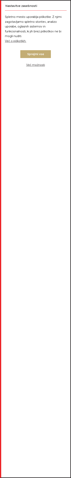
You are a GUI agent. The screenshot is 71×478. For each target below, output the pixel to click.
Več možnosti (35, 65)
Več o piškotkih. (15, 41)
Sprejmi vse (35, 54)
